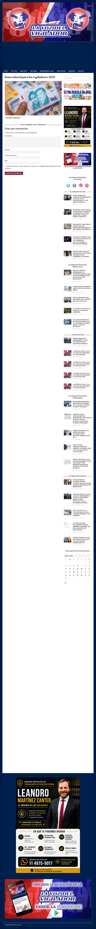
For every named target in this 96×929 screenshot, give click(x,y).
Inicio (6, 71)
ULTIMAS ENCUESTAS (77, 476)
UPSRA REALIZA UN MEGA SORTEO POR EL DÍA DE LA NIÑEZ (82, 288)
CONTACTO (81, 71)
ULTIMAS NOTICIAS (78, 192)
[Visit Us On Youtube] (87, 187)
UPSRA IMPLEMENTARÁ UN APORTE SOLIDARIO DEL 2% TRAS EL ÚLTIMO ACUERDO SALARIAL (81, 404)
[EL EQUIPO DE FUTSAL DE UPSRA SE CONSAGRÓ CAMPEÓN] (67, 312)
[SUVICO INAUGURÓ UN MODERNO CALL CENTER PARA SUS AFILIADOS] (67, 301)
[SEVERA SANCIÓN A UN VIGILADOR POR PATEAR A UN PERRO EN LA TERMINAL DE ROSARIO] (67, 255)
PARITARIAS (33, 71)
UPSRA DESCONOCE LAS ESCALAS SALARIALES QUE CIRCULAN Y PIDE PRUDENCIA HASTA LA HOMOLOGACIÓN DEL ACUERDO (82, 464)
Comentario (8, 136)
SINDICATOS (23, 71)
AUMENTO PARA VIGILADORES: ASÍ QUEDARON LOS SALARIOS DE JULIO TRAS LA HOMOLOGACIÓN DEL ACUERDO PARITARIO (82, 419)
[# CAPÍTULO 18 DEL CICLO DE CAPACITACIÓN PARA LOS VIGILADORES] (67, 355)
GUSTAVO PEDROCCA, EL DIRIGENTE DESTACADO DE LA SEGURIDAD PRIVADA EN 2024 (81, 540)
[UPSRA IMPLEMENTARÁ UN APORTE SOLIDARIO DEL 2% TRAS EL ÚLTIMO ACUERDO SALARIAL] (67, 405)
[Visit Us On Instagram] (81, 187)
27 (77, 575)
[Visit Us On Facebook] (74, 187)
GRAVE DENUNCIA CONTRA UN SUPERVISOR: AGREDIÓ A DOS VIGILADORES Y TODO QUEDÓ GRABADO (82, 199)
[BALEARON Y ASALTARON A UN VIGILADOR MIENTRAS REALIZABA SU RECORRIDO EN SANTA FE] (67, 228)
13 (84, 532)
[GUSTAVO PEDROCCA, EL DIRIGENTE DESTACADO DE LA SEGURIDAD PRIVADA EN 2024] (67, 541)
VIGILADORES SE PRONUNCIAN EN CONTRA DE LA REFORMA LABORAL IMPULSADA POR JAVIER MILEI (82, 483)
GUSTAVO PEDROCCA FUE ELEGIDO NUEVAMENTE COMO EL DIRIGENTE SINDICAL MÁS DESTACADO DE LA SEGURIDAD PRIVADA (82, 499)
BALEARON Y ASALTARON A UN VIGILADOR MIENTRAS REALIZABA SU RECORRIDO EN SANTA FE (82, 227)
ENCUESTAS (71, 71)
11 (83, 454)
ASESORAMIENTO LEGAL (47, 71)
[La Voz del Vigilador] (48, 40)
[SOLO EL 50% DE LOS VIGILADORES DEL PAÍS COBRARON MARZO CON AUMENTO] (67, 514)
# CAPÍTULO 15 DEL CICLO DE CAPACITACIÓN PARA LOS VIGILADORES (81, 386)
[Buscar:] (77, 78)
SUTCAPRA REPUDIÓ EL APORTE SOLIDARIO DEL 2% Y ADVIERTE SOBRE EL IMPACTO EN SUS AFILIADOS (81, 323)
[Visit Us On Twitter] (68, 187)
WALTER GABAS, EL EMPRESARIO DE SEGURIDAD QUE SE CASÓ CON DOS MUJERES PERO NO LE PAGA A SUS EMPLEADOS (82, 275)
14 (81, 569)
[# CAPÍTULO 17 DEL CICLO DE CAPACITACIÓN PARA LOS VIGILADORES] (67, 366)
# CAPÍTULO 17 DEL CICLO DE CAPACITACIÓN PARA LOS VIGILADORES (81, 363)
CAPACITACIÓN (61, 71)
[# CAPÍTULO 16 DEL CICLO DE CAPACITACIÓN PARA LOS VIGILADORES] (67, 377)
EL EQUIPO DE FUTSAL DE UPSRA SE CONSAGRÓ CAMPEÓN (82, 310)
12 (83, 409)
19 (73, 572)
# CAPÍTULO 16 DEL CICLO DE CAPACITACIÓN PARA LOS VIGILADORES (81, 375)
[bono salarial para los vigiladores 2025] (33, 114)
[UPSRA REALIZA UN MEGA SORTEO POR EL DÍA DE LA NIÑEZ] (67, 290)
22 (87, 345)
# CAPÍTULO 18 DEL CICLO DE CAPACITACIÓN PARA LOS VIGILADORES (81, 352)
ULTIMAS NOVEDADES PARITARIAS (77, 397)
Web (6, 161)
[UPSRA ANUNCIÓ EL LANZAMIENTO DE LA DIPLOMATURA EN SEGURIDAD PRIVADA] (67, 342)
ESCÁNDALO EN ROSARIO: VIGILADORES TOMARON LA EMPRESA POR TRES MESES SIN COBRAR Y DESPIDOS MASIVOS (82, 213)
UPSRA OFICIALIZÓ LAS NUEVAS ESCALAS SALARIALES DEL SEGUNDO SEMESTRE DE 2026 (81, 434)
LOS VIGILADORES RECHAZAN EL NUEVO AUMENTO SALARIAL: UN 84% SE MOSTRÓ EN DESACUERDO (81, 526)
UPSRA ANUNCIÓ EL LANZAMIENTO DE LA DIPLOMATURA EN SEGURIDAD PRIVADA (80, 341)
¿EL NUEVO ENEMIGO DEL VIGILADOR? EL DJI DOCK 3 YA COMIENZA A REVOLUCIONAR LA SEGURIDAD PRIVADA (82, 240)
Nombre (7, 150)
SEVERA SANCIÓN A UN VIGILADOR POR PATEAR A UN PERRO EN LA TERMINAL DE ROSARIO (82, 254)
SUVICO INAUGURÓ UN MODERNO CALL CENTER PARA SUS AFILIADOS (82, 299)
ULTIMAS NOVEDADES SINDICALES (77, 266)
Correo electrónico (10, 155)
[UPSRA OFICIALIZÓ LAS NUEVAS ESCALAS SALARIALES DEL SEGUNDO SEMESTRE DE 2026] (67, 434)
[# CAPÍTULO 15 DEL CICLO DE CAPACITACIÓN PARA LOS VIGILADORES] (67, 388)
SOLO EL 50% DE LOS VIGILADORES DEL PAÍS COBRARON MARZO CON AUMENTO (81, 513)
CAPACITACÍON (77, 335)
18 (83, 425)
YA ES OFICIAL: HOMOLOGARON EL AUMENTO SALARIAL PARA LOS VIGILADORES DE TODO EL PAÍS (82, 448)
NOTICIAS (14, 71)
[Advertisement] (48, 55)
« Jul (65, 583)
